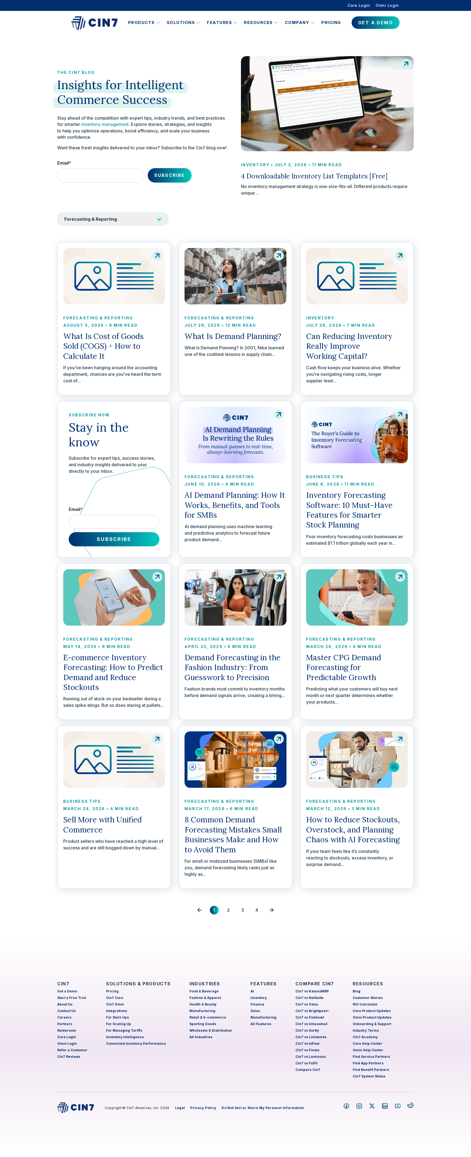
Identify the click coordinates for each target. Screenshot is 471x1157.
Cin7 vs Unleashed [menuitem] (311, 1024)
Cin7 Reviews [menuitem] (68, 1057)
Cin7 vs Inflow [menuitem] (307, 1043)
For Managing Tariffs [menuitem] (124, 1030)
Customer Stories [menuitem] (368, 998)
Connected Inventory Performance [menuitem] (136, 1043)
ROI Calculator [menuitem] (365, 1004)
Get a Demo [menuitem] (67, 991)
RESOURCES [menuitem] (368, 983)
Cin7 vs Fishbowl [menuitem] (309, 1017)
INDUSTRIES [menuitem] (204, 983)
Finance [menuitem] (257, 1004)
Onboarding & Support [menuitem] (372, 1024)
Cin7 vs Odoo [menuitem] (306, 1004)
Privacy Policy (203, 1108)
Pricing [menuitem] (112, 991)
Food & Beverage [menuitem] (204, 991)
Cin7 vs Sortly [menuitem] (307, 1030)
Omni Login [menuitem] (387, 5)
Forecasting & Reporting (98, 318)
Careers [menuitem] (64, 1017)
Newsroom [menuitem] (66, 1030)
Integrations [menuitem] (116, 1011)
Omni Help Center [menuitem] (368, 1050)
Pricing (331, 22)
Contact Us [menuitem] (66, 1011)
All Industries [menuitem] (200, 1037)
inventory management (105, 124)
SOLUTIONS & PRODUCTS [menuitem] (138, 983)
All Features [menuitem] (260, 1024)
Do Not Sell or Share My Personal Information (263, 1108)
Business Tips (325, 476)
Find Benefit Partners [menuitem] (371, 1070)
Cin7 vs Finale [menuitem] (307, 1050)
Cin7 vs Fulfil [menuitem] (306, 1063)
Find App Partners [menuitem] (368, 1063)
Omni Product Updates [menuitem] (372, 1017)
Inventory (255, 164)
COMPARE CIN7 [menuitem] (314, 983)
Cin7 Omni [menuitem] (115, 1004)
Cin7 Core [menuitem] (114, 998)
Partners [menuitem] (64, 1024)
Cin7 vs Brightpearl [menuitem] (311, 1011)
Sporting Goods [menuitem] (202, 1024)
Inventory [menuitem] (258, 998)
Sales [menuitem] (255, 1011)
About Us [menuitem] (65, 1004)
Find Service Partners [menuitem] (371, 1057)
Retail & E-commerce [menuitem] (207, 1017)
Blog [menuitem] (356, 991)
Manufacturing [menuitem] (202, 1011)
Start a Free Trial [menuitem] (71, 998)
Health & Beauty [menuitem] (202, 1004)
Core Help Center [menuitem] (367, 1043)
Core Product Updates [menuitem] (372, 1011)
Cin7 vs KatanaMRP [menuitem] (312, 991)
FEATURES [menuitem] (263, 983)
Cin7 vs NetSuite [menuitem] (309, 998)
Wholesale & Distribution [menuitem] (210, 1030)
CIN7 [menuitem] (63, 983)
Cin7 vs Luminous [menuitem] (310, 1057)
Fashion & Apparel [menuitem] (205, 998)
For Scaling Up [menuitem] (118, 1024)
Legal (180, 1108)
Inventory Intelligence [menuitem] (125, 1037)
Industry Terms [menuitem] (366, 1030)
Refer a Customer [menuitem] (72, 1050)
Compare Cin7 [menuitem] (307, 1070)
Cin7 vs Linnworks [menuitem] (311, 1037)
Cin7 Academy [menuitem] (365, 1037)
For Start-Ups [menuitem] (117, 1017)
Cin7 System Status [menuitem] (369, 1076)
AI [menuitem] (252, 991)
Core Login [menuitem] (359, 5)
